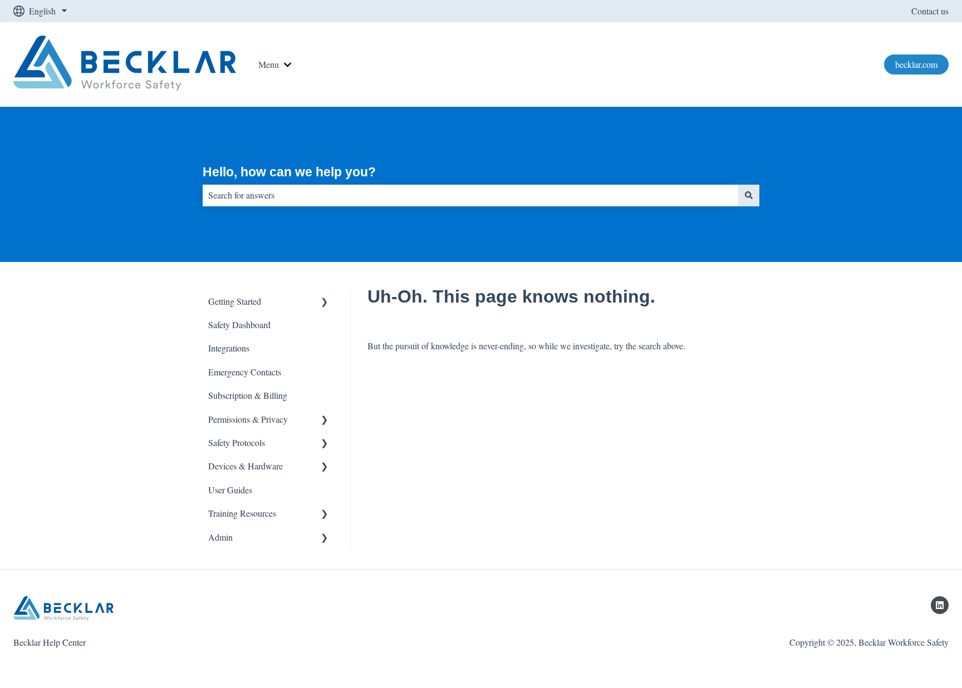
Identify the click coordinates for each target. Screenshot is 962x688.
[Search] (748, 195)
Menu (268, 64)
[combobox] (470, 195)
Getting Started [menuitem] (234, 301)
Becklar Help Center (49, 642)
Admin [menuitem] (220, 537)
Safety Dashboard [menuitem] (239, 324)
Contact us (930, 11)
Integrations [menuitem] (228, 348)
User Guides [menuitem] (230, 490)
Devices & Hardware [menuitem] (245, 466)
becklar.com (916, 64)
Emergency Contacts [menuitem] (244, 372)
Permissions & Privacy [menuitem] (248, 419)
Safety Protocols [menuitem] (236, 442)
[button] (324, 302)
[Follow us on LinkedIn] (940, 605)
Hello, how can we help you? (289, 172)
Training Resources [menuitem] (242, 513)
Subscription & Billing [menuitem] (247, 395)
